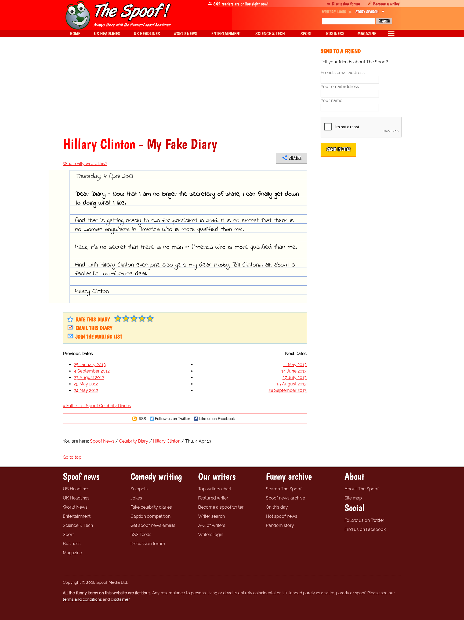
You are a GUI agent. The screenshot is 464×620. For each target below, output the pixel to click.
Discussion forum (346, 3)
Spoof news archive (285, 498)
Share (295, 158)
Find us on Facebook (365, 529)
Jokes (136, 498)
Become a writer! (387, 3)
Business (72, 543)
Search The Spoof (284, 488)
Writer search (211, 516)
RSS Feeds (140, 534)
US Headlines (76, 488)
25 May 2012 (86, 383)
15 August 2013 (292, 383)
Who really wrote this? (85, 163)
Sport (68, 534)
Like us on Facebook (217, 418)
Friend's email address (343, 72)
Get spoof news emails (152, 525)
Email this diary (93, 328)
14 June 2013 (294, 371)
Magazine (72, 552)
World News (75, 507)
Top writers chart (214, 488)
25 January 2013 (90, 364)
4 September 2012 (92, 371)
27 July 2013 (294, 377)
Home (75, 33)
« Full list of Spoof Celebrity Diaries (97, 405)
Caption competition (150, 516)
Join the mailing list (98, 336)
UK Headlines (76, 498)
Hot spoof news (281, 516)
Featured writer (213, 498)
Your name (331, 100)
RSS (142, 418)
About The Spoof (362, 488)
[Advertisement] (185, 89)
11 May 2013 (295, 364)
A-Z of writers (211, 525)
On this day (277, 507)
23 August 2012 (89, 377)
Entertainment (76, 516)
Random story (280, 525)
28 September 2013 (288, 390)
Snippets (139, 488)
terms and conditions (82, 599)
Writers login (210, 534)
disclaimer (120, 599)
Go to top (72, 457)
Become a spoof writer (221, 507)
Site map (353, 498)
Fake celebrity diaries (151, 507)
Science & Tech (78, 525)
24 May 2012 (86, 390)
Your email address (340, 86)
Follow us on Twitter (172, 418)
